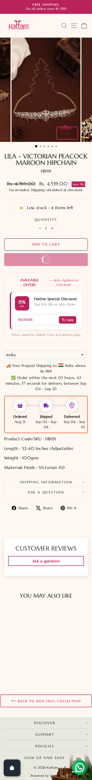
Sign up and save (45, 758)
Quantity (46, 219)
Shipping (37, 190)
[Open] (12, 767)
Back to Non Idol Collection (49, 701)
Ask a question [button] (46, 560)
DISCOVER (44, 723)
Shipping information (46, 482)
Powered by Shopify (46, 776)
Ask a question (46, 492)
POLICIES (44, 746)
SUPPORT (44, 734)
